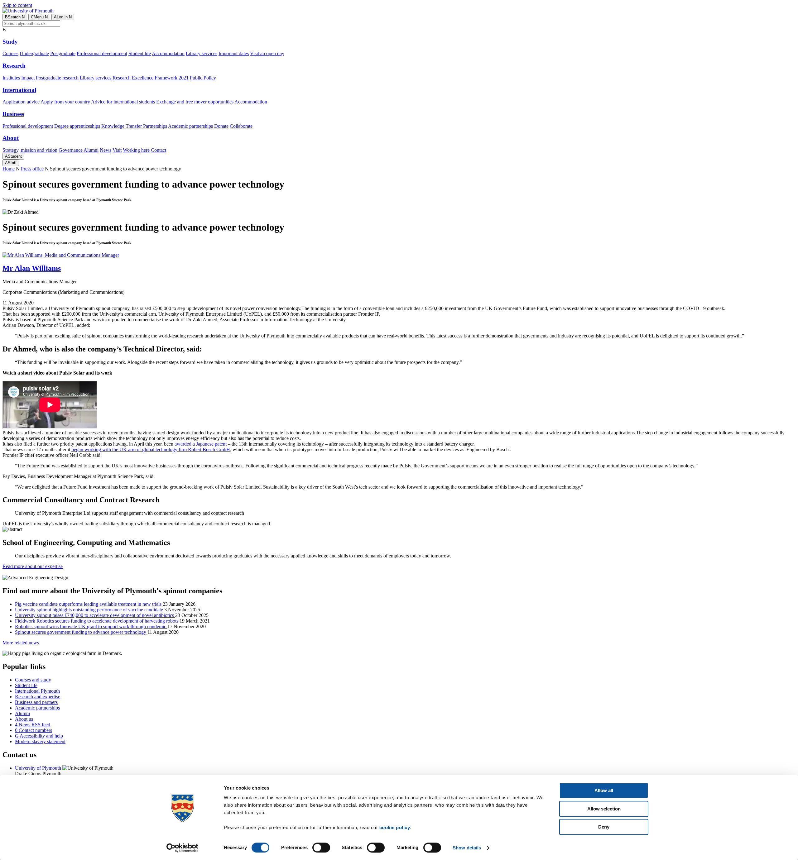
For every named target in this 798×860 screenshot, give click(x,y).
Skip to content (17, 5)
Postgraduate (62, 53)
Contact (158, 150)
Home (8, 168)
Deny (603, 826)
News (105, 150)
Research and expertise (37, 696)
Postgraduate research (57, 77)
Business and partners (36, 702)
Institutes (11, 77)
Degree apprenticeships (77, 126)
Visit (117, 150)
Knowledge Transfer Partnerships (134, 126)
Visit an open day (267, 53)
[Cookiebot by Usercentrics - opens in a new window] (182, 848)
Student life (139, 53)
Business (13, 114)
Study (10, 41)
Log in (63, 17)
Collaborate (241, 126)
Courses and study (33, 679)
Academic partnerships (190, 126)
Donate (221, 126)
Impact (28, 77)
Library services (201, 53)
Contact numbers (33, 730)
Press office (32, 168)
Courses (10, 53)
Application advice (21, 101)
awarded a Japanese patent (201, 444)
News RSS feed (32, 724)
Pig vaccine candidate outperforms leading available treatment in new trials (89, 604)
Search (15, 17)
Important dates (234, 53)
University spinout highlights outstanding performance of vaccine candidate (89, 609)
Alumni (91, 150)
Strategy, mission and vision (29, 150)
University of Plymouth (38, 768)
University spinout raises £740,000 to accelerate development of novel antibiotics (95, 615)
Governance (71, 150)
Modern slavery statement (40, 741)
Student (13, 156)
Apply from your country (65, 101)
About (10, 138)
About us (24, 719)
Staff (11, 162)
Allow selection (604, 808)
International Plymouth (37, 691)
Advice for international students (123, 101)
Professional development (102, 53)
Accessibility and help (39, 735)
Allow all (603, 790)
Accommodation (168, 53)
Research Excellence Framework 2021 (151, 77)
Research (14, 65)
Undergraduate (34, 53)
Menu (39, 17)
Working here (136, 150)
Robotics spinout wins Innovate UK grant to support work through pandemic (91, 626)
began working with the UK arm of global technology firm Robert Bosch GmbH (150, 449)
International (19, 90)
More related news (20, 642)
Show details (467, 847)
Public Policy (203, 77)
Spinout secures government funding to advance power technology (81, 632)
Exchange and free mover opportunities (194, 101)
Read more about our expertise (32, 566)
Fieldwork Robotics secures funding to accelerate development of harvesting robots (97, 621)
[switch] (321, 848)
